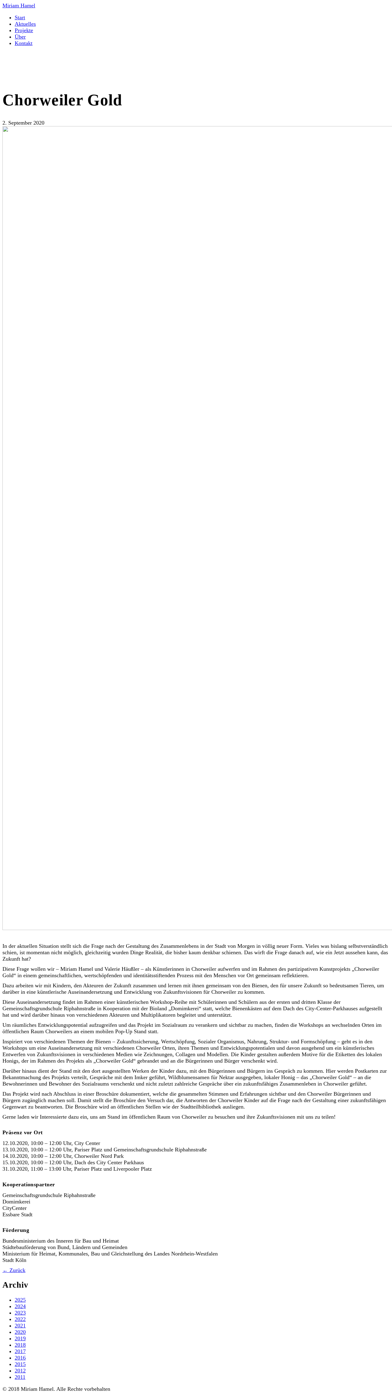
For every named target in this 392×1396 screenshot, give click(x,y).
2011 (20, 1377)
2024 (20, 1306)
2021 (20, 1326)
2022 (20, 1319)
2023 (20, 1313)
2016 (20, 1358)
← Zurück (13, 1270)
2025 (20, 1300)
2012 (20, 1371)
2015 (20, 1364)
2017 (20, 1351)
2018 (20, 1345)
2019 (20, 1338)
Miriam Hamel (18, 5)
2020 (20, 1332)
